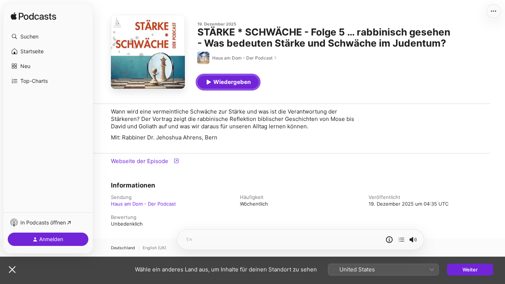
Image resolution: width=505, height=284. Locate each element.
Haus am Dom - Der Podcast (143, 204)
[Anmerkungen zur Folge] (389, 239)
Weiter (470, 270)
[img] (33, 16)
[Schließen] (12, 269)
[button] (48, 36)
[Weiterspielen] (401, 239)
